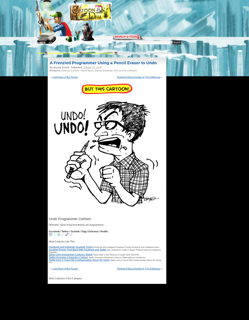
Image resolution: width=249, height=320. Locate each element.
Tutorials (83, 43)
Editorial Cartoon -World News (98, 53)
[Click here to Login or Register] (189, 36)
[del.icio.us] (66, 235)
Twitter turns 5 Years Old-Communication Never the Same (79, 260)
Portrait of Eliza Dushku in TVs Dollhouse (138, 77)
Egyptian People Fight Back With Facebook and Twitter (77, 249)
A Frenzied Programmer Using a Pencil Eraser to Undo (103, 63)
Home (39, 43)
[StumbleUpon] (58, 235)
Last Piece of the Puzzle (65, 77)
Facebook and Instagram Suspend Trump (71, 247)
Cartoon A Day (100, 13)
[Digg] (62, 235)
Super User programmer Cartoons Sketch (71, 254)
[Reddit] (71, 235)
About (52, 43)
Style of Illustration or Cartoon (63, 53)
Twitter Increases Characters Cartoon (68, 257)
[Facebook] (50, 235)
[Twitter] (54, 235)
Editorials (67, 43)
